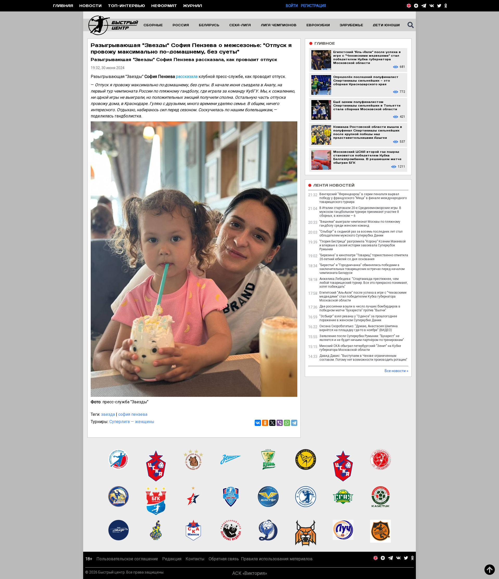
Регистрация (313, 6)
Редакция (171, 558)
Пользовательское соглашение (127, 558)
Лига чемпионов (279, 25)
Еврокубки (318, 25)
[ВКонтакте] (258, 423)
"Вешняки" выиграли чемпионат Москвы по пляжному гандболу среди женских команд (359, 223)
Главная (63, 5)
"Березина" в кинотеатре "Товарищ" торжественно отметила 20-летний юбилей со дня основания (363, 257)
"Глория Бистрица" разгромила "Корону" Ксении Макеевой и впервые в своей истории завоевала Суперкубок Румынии (362, 245)
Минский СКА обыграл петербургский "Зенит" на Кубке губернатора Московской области (360, 348)
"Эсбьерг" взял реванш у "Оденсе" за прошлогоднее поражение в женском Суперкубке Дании (358, 318)
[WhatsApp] (287, 423)
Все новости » (396, 371)
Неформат (164, 5)
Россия (181, 25)
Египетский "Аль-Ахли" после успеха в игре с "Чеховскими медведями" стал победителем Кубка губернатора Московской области (362, 296)
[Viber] (280, 423)
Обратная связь (224, 558)
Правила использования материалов (277, 558)
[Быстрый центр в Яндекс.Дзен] (416, 6)
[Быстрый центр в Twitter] (439, 6)
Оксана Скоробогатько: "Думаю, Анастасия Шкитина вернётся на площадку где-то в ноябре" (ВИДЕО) (358, 328)
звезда (108, 414)
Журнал (192, 5)
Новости (90, 5)
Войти (292, 6)
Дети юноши (386, 25)
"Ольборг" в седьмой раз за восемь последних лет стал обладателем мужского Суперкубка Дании (361, 233)
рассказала (187, 76)
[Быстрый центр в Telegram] (423, 6)
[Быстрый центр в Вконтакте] (431, 6)
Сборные (153, 25)
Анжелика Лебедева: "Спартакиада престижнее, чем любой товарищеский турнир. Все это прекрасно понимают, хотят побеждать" (363, 282)
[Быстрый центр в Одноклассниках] (445, 6)
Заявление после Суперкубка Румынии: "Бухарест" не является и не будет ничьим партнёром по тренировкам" (361, 338)
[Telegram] (294, 423)
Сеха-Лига (240, 25)
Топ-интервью (126, 5)
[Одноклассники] (265, 423)
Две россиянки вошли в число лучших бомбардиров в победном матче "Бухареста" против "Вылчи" (359, 308)
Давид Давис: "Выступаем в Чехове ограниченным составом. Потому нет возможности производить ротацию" (363, 357)
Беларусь (209, 25)
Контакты (195, 558)
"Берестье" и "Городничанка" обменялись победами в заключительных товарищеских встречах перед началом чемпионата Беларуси (362, 269)
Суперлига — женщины (131, 421)
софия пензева (132, 414)
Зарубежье (351, 25)
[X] (272, 423)
